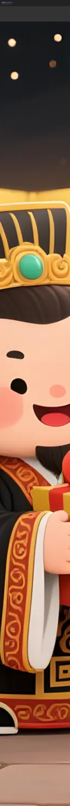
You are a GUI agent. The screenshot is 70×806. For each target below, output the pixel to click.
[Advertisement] (35, 14)
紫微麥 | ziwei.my (7, 2)
